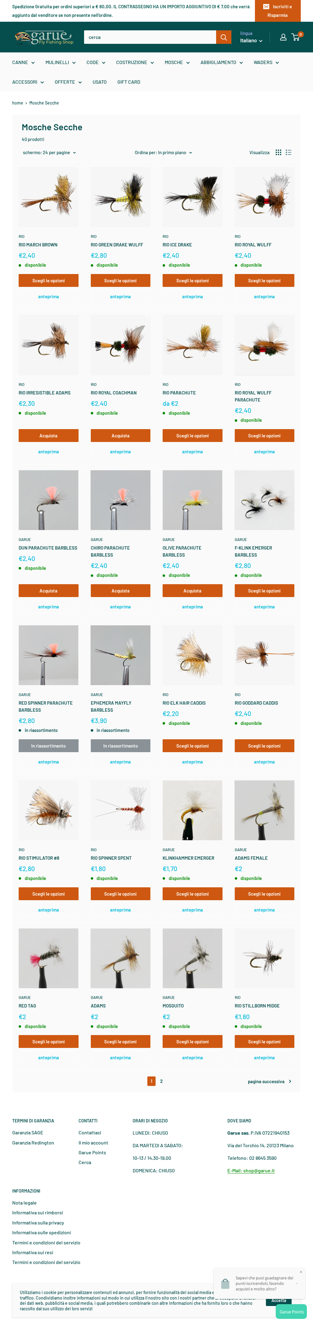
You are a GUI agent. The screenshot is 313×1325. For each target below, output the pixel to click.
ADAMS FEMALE (251, 858)
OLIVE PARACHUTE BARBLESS (182, 551)
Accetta (278, 1300)
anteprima (48, 296)
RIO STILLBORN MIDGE (257, 1005)
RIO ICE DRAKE (177, 244)
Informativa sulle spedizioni (41, 1232)
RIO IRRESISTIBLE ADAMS (45, 392)
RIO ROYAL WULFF (253, 244)
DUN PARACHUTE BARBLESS (48, 547)
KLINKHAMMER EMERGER (188, 858)
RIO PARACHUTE (179, 392)
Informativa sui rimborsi (37, 1212)
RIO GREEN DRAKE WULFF (117, 244)
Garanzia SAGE (27, 1132)
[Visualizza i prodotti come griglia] (278, 152)
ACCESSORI (24, 82)
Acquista (48, 435)
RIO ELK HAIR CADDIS (184, 703)
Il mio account (93, 1142)
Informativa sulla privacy (38, 1222)
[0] (296, 37)
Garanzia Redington (33, 1142)
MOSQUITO (173, 1005)
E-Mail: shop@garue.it (251, 1170)
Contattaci (90, 1132)
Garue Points (92, 1152)
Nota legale (24, 1202)
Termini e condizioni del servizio (46, 1242)
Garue (25, 539)
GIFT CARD (128, 82)
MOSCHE (174, 62)
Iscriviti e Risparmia (279, 11)
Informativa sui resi (32, 1252)
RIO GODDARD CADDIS (256, 703)
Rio (21, 236)
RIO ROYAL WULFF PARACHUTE (253, 396)
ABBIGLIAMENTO (218, 62)
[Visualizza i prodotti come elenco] (288, 152)
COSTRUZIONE (131, 62)
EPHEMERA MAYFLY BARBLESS (111, 706)
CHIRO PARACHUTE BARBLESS (110, 551)
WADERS (263, 62)
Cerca (85, 1162)
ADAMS (98, 1005)
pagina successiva (266, 1081)
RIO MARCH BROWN (38, 244)
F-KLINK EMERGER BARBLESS (253, 551)
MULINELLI (57, 62)
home (17, 102)
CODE (93, 62)
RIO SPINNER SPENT (111, 858)
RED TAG (27, 1005)
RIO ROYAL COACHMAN (114, 392)
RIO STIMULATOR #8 (39, 858)
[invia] (223, 37)
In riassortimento (48, 745)
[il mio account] (283, 37)
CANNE (20, 62)
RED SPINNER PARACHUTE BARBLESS (46, 706)
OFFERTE (65, 82)
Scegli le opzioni (48, 280)
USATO (100, 82)
